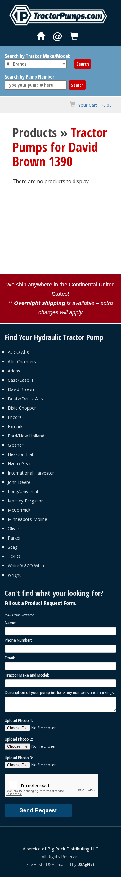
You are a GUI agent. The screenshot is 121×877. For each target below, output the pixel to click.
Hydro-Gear (19, 463)
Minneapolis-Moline (27, 519)
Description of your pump (60, 692)
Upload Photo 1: (19, 720)
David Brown (21, 389)
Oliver (13, 528)
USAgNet (86, 864)
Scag (12, 547)
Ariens (14, 371)
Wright (14, 575)
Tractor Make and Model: (27, 675)
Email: (10, 657)
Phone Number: (18, 640)
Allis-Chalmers (22, 361)
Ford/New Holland (26, 436)
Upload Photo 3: (19, 757)
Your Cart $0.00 (95, 105)
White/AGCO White (27, 566)
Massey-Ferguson (26, 501)
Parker (14, 538)
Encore (15, 417)
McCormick (19, 510)
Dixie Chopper (22, 408)
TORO (14, 556)
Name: (10, 623)
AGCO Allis (18, 352)
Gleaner (15, 445)
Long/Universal (23, 491)
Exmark (15, 426)
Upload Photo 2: (19, 739)
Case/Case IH (21, 380)
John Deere (19, 482)
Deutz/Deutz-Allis (25, 399)
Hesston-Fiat (21, 454)
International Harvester (31, 473)
